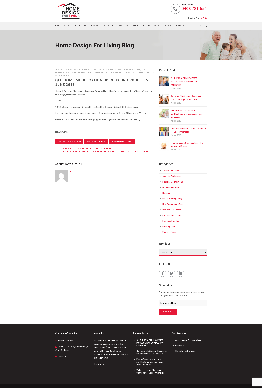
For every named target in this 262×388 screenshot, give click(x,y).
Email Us (62, 356)
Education (179, 345)
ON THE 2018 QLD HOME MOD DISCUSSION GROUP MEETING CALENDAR (184, 81)
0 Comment (84, 70)
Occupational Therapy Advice (188, 340)
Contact (179, 26)
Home (58, 26)
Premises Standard (170, 221)
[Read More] (99, 364)
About (67, 26)
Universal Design (169, 232)
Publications (133, 26)
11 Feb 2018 (176, 88)
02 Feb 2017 (176, 121)
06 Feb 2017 (176, 103)
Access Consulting (104, 70)
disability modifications (69, 141)
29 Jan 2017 (176, 135)
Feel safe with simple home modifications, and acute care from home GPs (186, 114)
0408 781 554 (194, 8)
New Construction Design (108, 73)
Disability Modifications (127, 70)
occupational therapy (122, 141)
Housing (166, 193)
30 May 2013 (61, 70)
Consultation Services (185, 351)
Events (147, 26)
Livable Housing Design (82, 73)
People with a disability (172, 215)
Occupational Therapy (86, 26)
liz (74, 70)
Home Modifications (112, 26)
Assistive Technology (171, 176)
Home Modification (170, 187)
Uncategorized (168, 226)
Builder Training (163, 26)
